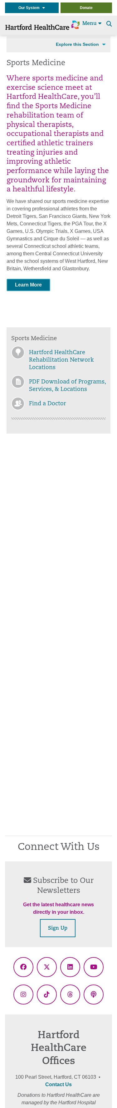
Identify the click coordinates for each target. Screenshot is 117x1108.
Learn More (28, 284)
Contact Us (58, 1084)
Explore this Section (77, 44)
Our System (30, 8)
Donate (86, 8)
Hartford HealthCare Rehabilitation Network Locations (61, 360)
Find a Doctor (47, 404)
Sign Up (57, 928)
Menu (90, 23)
